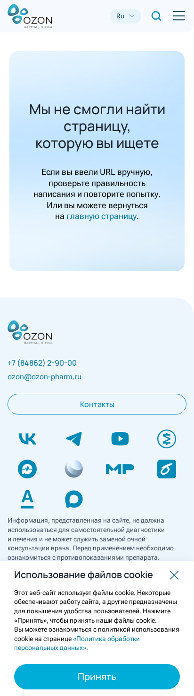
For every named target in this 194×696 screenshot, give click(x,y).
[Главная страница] (23, 16)
